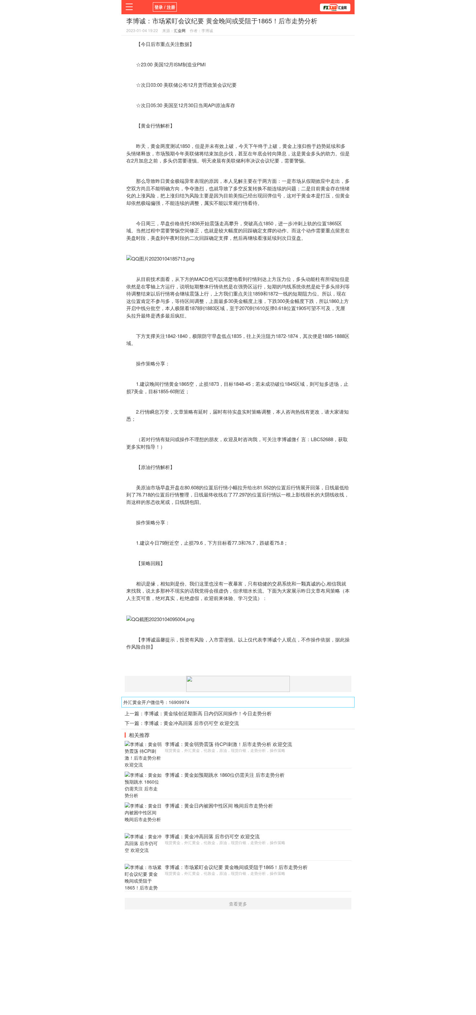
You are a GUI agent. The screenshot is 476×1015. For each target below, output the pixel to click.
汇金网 (180, 30)
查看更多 (238, 903)
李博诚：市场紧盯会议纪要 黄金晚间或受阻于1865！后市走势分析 (236, 867)
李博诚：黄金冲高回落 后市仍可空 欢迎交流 (191, 722)
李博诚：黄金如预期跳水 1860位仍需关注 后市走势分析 (225, 774)
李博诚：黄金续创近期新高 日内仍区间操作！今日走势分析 (208, 713)
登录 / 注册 (164, 7)
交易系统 (281, 583)
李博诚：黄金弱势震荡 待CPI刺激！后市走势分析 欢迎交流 (228, 744)
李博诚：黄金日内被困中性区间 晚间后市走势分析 (219, 805)
